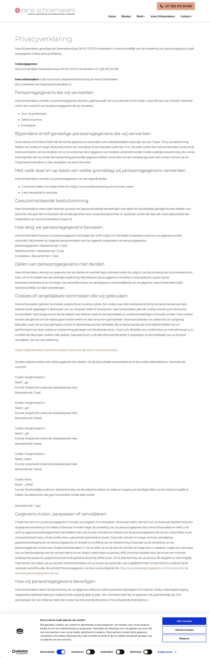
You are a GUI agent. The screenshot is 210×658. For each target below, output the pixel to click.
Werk (140, 16)
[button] (176, 6)
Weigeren (184, 638)
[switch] (90, 651)
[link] (141, 16)
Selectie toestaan (184, 630)
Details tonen (165, 652)
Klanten (126, 16)
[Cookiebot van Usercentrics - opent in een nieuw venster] (19, 652)
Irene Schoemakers (163, 16)
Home (112, 16)
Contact (185, 16)
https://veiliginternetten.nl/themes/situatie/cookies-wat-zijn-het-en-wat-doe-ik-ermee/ (66, 350)
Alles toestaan (184, 621)
